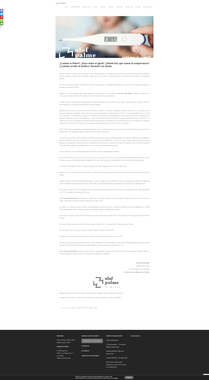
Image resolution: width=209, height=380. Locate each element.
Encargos (85, 351)
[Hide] (0, 27)
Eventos (95, 7)
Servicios (103, 7)
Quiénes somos (75, 7)
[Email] (1, 23)
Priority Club (86, 7)
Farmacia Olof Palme (82, 307)
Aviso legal (135, 336)
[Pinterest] (1, 17)
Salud (95, 307)
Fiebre (90, 307)
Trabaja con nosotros (90, 356)
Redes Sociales (147, 7)
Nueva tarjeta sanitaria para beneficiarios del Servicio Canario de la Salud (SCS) (116, 364)
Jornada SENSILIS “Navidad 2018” (117, 358)
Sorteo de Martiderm (112, 340)
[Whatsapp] (1, 20)
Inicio (66, 7)
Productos (119, 7)
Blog (68, 307)
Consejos (111, 7)
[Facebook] (1, 10)
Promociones (129, 7)
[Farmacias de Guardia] (92, 342)
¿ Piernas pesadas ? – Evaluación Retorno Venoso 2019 (116, 346)
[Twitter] (1, 14)
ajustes (116, 378)
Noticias (138, 7)
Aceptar (129, 377)
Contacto (85, 346)
